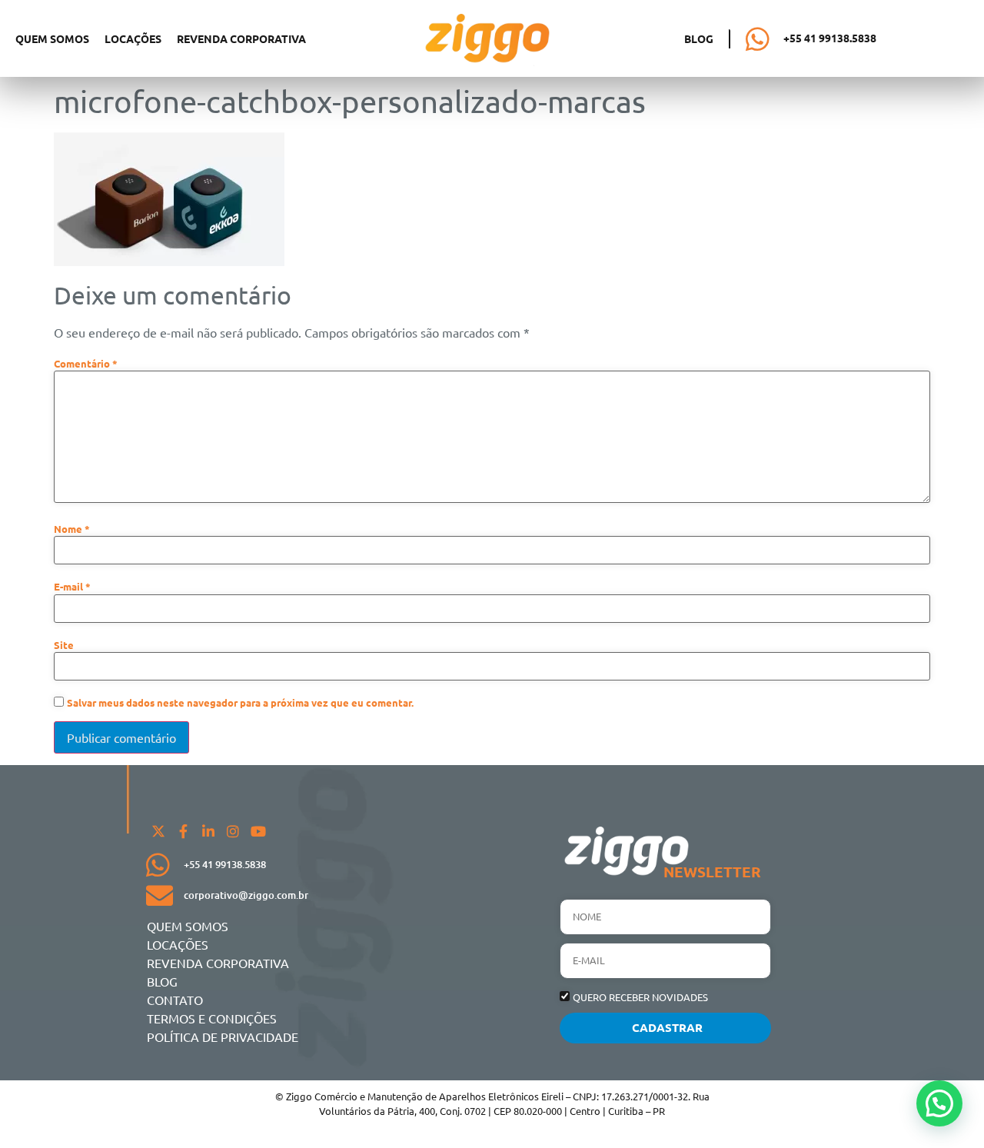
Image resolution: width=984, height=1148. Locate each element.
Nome (72, 529)
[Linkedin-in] (208, 831)
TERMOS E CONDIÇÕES (212, 1018)
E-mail (72, 587)
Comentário (86, 364)
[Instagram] (233, 831)
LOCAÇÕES (133, 38)
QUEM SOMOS (52, 38)
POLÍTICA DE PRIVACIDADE (222, 1036)
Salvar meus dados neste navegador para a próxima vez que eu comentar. (240, 703)
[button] (939, 1103)
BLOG (162, 981)
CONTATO (175, 999)
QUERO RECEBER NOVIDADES (640, 996)
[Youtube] (258, 831)
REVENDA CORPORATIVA (241, 38)
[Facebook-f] (183, 831)
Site (64, 646)
